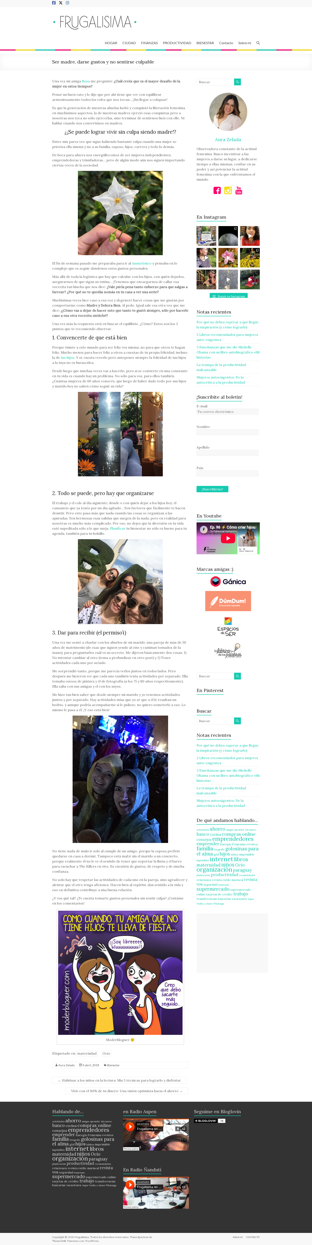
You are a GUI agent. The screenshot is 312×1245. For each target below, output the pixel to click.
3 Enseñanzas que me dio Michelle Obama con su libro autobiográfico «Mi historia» (228, 352)
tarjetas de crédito (219, 894)
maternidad (87, 1053)
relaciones (204, 880)
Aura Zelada (66, 1065)
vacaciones (239, 899)
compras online (239, 834)
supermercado (213, 889)
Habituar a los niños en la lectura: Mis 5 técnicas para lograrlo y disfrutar (119, 1080)
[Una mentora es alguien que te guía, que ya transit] (228, 279)
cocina (215, 834)
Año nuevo (250, 829)
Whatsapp (218, 903)
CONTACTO (253, 1237)
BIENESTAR (205, 43)
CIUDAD (129, 43)
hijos (225, 854)
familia (205, 848)
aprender (239, 829)
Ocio (106, 1053)
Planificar (117, 528)
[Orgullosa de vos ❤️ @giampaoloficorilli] (250, 279)
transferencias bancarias (214, 899)
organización (214, 869)
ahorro (217, 829)
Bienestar (113, 1065)
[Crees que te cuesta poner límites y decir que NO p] (250, 258)
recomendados (247, 875)
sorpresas (223, 884)
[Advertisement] (232, 943)
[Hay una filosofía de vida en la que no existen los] (228, 236)
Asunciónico (142, 263)
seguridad (211, 884)
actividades (203, 829)
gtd (216, 854)
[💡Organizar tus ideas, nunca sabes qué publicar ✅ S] (250, 236)
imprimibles (203, 860)
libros (241, 859)
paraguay (242, 870)
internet (221, 859)
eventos (252, 844)
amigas (229, 829)
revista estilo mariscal (227, 880)
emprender (208, 844)
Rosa (86, 81)
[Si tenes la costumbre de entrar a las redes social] (206, 279)
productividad (224, 874)
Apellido (203, 447)
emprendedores (233, 838)
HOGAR (111, 43)
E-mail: (202, 406)
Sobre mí (244, 43)
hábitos (234, 854)
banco (203, 834)
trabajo (240, 894)
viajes (251, 899)
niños (227, 864)
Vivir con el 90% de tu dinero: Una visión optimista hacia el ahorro (127, 1091)
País (200, 468)
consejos (204, 839)
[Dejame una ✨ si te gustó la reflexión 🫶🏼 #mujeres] (206, 236)
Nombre (203, 427)
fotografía (219, 849)
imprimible (246, 854)
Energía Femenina (233, 844)
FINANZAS (149, 43)
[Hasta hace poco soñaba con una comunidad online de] (206, 258)
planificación (203, 875)
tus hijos (67, 357)
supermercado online (101, 1177)
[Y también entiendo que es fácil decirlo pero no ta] (228, 258)
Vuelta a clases (204, 903)
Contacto (226, 43)
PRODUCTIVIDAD (177, 43)
